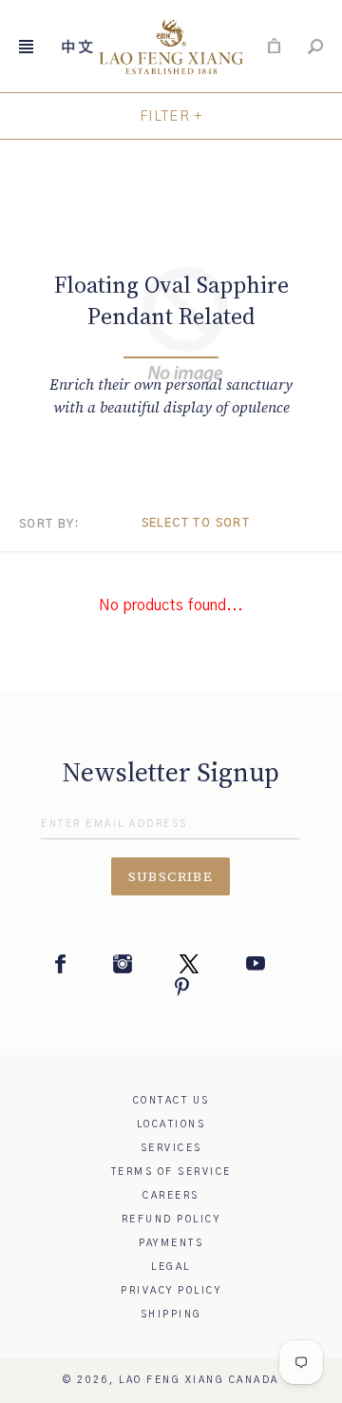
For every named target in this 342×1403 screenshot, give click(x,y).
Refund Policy (171, 1219)
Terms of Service (171, 1172)
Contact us (171, 1100)
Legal (171, 1267)
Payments (171, 1243)
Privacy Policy (171, 1291)
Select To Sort (196, 523)
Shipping (171, 1314)
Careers (171, 1196)
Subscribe (171, 876)
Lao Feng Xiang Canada (199, 1380)
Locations (171, 1124)
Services (171, 1148)
